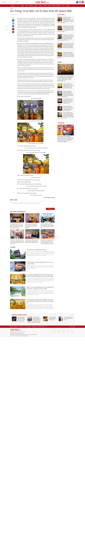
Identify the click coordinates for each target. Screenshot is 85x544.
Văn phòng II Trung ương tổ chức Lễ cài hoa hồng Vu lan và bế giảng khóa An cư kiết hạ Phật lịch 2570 (66, 55)
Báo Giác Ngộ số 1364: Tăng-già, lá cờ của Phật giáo (52, 318)
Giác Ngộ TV (21, 327)
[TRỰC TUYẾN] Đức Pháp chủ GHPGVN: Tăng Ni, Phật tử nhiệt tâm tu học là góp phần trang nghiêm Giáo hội (65, 94)
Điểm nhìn (31, 5)
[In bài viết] (13, 32)
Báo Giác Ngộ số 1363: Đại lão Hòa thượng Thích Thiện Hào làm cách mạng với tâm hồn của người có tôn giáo (66, 320)
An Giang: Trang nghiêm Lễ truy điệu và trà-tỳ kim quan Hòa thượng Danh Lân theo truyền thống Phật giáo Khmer (47, 241)
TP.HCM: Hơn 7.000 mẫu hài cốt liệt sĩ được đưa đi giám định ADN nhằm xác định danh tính (32, 241)
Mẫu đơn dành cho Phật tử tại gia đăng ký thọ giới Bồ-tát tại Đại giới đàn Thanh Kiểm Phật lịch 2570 (66, 46)
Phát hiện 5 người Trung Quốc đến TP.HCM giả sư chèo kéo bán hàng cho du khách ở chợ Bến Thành (66, 20)
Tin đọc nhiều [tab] (61, 14)
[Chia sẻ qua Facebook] (13, 20)
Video (26, 5)
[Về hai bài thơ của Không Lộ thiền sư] (17, 254)
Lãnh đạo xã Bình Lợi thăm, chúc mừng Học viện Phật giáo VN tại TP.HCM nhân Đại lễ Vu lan (47, 225)
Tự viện (49, 5)
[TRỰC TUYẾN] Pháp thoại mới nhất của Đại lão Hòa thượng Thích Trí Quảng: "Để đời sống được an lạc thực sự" (66, 115)
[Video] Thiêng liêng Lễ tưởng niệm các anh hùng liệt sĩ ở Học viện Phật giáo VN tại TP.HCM (65, 101)
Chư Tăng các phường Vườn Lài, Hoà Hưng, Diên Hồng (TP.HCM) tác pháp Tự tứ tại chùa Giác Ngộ (40, 275)
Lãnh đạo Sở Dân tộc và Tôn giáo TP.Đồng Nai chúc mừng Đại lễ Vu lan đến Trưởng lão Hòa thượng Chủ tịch (16, 225)
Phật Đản (54, 333)
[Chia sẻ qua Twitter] (13, 23)
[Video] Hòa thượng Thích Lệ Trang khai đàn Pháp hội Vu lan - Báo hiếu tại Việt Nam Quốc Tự (66, 78)
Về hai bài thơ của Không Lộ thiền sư (37, 249)
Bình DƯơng (72, 333)
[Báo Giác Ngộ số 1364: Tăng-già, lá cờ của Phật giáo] (45, 319)
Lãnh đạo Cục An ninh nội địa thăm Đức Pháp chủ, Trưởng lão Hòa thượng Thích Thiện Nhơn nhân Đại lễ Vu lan (65, 37)
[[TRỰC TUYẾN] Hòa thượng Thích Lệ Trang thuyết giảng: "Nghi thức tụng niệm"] (60, 108)
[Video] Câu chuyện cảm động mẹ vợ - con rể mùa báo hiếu (40, 263)
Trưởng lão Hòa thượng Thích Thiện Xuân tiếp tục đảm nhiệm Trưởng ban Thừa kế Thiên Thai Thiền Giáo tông (66, 29)
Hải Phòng (58, 333)
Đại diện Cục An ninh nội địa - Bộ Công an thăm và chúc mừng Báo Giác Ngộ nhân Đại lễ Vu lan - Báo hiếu (17, 241)
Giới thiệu (67, 333)
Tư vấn (40, 5)
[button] (71, 319)
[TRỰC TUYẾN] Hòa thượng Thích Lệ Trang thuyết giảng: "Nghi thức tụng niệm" (68, 108)
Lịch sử (63, 5)
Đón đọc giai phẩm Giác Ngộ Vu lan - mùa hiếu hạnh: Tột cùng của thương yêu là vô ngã (19, 320)
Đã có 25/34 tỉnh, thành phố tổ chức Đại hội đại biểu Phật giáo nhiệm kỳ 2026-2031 (65, 138)
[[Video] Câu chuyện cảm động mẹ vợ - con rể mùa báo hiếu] (17, 266)
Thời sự (17, 5)
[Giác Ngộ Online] (29, 331)
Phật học (36, 5)
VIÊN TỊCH (63, 331)
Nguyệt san (16, 327)
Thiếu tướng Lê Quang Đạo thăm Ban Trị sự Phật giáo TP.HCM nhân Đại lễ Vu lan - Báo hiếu (31, 225)
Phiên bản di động (41, 327)
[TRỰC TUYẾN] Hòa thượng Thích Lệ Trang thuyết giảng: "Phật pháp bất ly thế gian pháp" (65, 86)
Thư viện (61, 123)
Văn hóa (22, 5)
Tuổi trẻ (45, 5)
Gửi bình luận (50, 208)
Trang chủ (13, 5)
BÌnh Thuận (63, 333)
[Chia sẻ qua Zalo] (13, 26)
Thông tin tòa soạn (28, 327)
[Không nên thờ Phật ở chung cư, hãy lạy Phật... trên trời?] (29, 319)
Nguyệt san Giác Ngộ (56, 5)
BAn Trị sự (54, 331)
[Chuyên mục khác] (73, 5)
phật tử (68, 331)
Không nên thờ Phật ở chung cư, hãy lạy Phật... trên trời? (37, 318)
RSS (46, 327)
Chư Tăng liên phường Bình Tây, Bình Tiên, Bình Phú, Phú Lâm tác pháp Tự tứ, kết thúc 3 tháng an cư (40, 301)
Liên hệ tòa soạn (34, 327)
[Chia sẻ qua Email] (13, 29)
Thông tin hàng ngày (19, 314)
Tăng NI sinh (72, 331)
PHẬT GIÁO (59, 331)
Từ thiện (67, 5)
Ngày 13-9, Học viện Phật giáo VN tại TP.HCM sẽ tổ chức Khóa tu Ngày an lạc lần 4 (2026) (40, 288)
